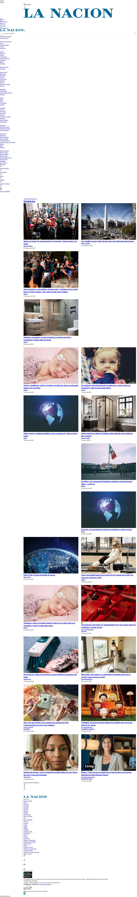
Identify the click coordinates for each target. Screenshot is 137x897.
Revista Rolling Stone (5, 158)
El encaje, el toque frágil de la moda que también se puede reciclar (106, 530)
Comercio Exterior (5, 58)
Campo (2, 55)
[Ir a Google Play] (28, 874)
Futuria (2, 52)
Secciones (4, 21)
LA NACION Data (4, 45)
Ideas (1, 146)
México (83, 486)
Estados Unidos (4, 67)
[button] (68, 110)
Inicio (3, 19)
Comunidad (3, 79)
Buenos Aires (3, 72)
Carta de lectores (4, 140)
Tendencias (33, 199)
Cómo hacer (27, 679)
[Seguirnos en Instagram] (24, 865)
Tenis (1, 101)
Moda (25, 438)
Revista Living (3, 156)
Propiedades (3, 57)
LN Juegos (2, 108)
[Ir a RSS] (24, 869)
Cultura (2, 77)
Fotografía (27, 729)
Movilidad (2, 60)
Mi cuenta (4, 28)
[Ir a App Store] (28, 877)
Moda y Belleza (4, 120)
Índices (2, 62)
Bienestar (2, 81)
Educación (3, 76)
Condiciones (42, 884)
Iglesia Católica (28, 246)
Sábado (2, 144)
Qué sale (83, 631)
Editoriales (3, 89)
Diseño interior (85, 438)
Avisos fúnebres (4, 137)
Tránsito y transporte (5, 41)
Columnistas (3, 91)
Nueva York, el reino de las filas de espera (39, 575)
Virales (26, 294)
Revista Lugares (4, 154)
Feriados (2, 115)
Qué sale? (2, 125)
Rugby (1, 99)
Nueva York (27, 577)
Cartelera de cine (4, 127)
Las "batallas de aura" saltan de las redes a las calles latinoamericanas (107, 241)
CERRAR (2, 0)
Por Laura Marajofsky (87, 629)
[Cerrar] (24, 31)
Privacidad (48, 884)
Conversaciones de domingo (7, 142)
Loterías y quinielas (5, 117)
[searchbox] (67, 33)
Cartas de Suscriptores (6, 93)
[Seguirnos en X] (24, 860)
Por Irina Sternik (28, 727)
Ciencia (2, 82)
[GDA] (28, 889)
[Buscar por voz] (135, 33)
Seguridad (3, 74)
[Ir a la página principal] (68, 17)
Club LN (4, 26)
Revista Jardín (3, 159)
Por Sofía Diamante (86, 727)
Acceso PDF (3, 134)
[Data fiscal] (25, 894)
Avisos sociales (4, 139)
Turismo (2, 110)
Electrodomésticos (86, 679)
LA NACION (27, 199)
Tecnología (3, 111)
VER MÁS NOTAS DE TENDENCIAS (31, 782)
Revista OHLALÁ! (4, 151)
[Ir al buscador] (25, 7)
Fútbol (1, 98)
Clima (1, 43)
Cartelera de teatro (5, 128)
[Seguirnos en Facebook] (24, 856)
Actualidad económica (87, 729)
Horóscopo (3, 113)
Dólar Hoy (2, 53)
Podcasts (2, 118)
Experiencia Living (86, 779)
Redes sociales (85, 243)
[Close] (24, 784)
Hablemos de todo (5, 84)
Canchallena (3, 103)
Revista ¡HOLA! (4, 152)
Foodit (3, 24)
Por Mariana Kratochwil (88, 777)
